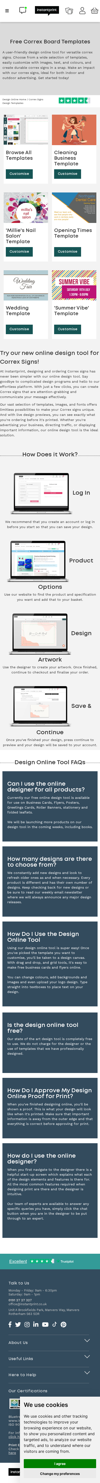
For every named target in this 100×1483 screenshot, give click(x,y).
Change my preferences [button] (60, 1474)
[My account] (82, 12)
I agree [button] (60, 1464)
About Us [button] (18, 1343)
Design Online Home (14, 99)
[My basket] (95, 11)
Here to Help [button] (22, 1375)
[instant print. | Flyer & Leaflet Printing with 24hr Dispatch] (47, 10)
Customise (19, 174)
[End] (87, 1339)
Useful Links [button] (20, 1359)
